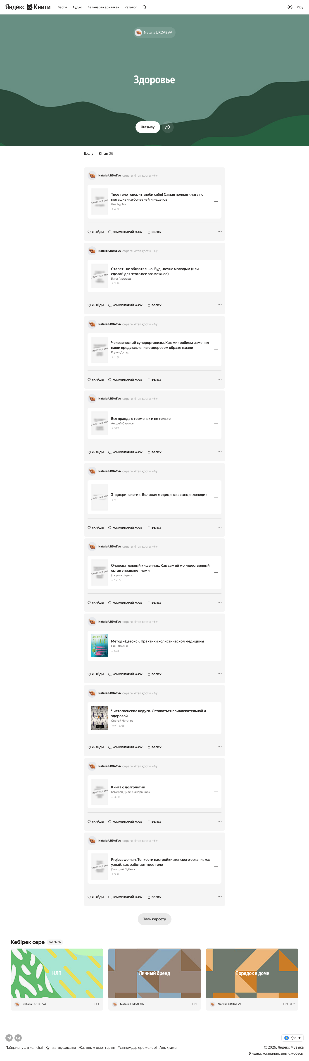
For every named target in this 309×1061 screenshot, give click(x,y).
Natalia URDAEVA (109, 175)
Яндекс (255, 1053)
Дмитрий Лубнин (123, 869)
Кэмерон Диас (121, 792)
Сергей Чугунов (122, 720)
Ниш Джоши (119, 646)
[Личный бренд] (154, 973)
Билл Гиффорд (121, 278)
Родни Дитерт (121, 352)
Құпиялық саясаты (60, 1047)
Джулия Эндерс (122, 575)
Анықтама (167, 1047)
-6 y (155, 175)
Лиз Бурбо (118, 204)
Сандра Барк (141, 792)
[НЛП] (57, 973)
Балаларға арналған (103, 7)
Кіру (300, 7)
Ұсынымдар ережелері (137, 1047)
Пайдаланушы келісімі (24, 1047)
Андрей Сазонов (122, 423)
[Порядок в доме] (252, 973)
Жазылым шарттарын (96, 1047)
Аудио (77, 7)
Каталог (131, 7)
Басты (62, 7)
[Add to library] (216, 201)
